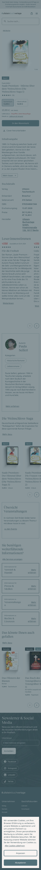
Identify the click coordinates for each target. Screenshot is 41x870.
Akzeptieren (20, 862)
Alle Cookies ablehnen (15, 845)
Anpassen (20, 853)
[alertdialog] (20, 842)
